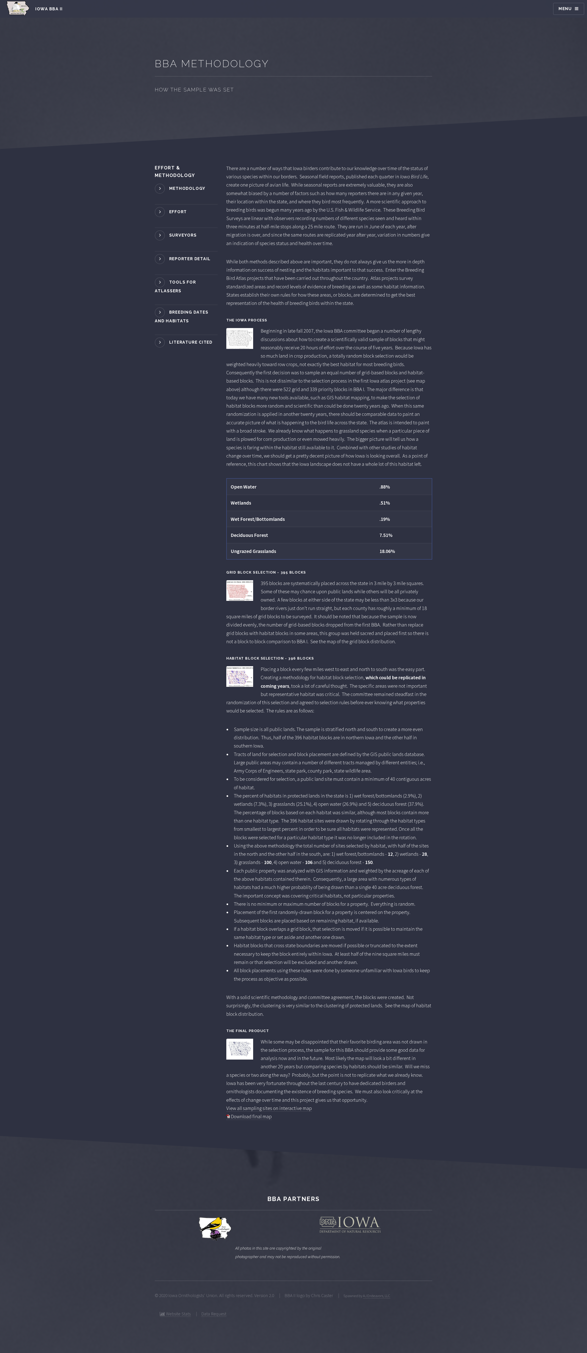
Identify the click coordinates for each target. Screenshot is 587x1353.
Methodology (187, 188)
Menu (565, 8)
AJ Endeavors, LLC (376, 1295)
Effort (178, 211)
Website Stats (178, 1314)
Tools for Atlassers (175, 286)
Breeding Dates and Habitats (181, 316)
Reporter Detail (190, 258)
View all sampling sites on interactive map (269, 1108)
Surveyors (183, 235)
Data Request (213, 1314)
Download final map (251, 1116)
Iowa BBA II (49, 8)
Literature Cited (191, 342)
